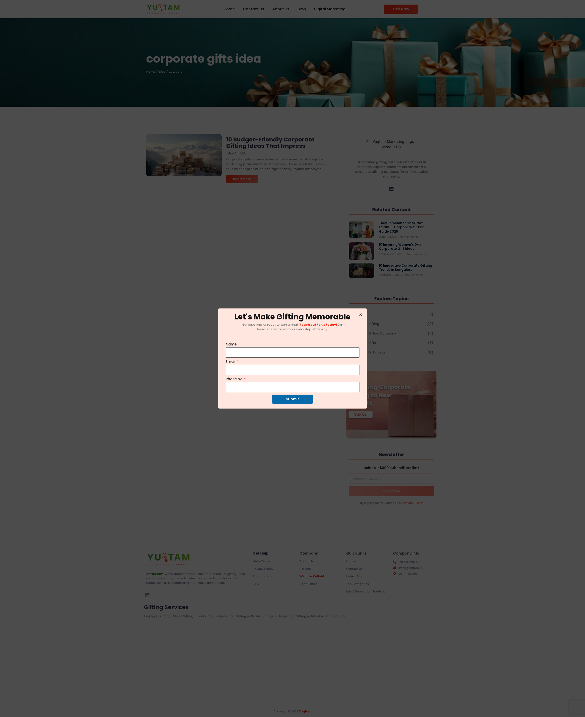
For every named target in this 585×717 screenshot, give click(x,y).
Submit (292, 399)
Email (232, 361)
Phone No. (236, 379)
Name (231, 344)
